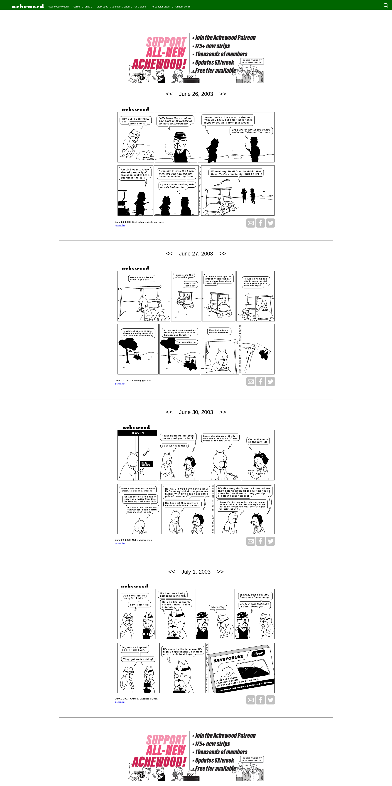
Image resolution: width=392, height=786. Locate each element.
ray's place (140, 6)
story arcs (102, 6)
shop (87, 6)
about (127, 6)
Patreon (77, 6)
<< (169, 93)
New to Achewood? (58, 6)
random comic (183, 6)
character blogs (161, 6)
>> (222, 93)
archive (116, 6)
